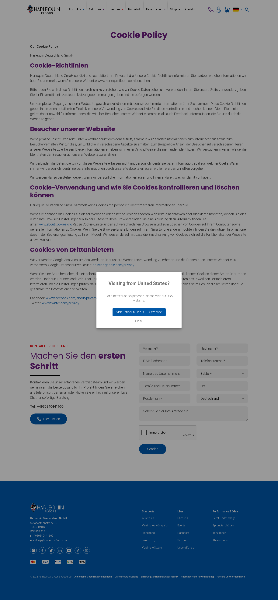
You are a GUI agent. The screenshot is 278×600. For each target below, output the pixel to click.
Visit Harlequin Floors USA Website (139, 312)
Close (139, 321)
